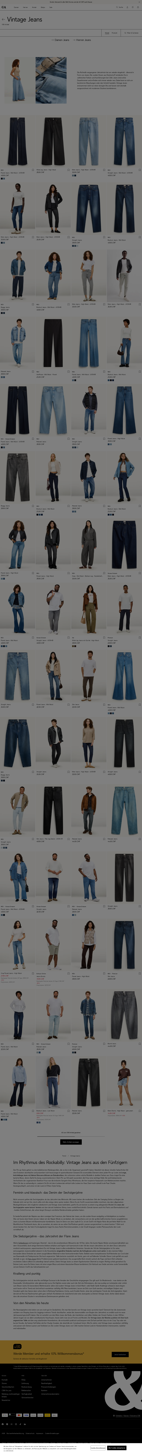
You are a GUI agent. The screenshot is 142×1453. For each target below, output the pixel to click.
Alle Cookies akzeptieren (116, 1448)
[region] (71, 1448)
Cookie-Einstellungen (98, 1448)
